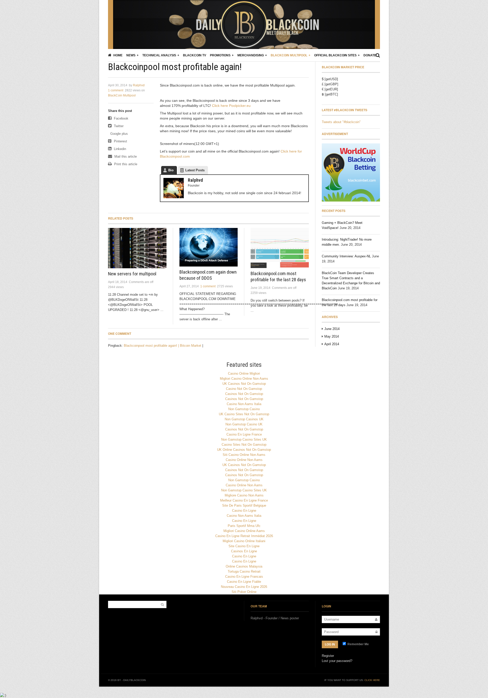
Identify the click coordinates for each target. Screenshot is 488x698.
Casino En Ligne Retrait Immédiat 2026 (244, 536)
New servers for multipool (132, 273)
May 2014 (331, 336)
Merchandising (250, 55)
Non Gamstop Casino (244, 409)
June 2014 (332, 329)
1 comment (115, 90)
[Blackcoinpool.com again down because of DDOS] (208, 247)
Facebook (120, 118)
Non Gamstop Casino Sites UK (244, 439)
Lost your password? (337, 661)
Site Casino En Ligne (244, 546)
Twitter (118, 126)
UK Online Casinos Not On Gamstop (244, 450)
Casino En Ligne (244, 510)
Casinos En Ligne (244, 551)
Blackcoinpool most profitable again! (175, 67)
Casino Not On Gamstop (244, 389)
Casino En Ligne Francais (244, 576)
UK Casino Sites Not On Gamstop (244, 414)
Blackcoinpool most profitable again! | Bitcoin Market (162, 345)
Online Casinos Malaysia (244, 566)
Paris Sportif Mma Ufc (244, 526)
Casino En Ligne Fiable (244, 582)
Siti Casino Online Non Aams (244, 455)
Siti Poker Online (244, 592)
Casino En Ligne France (244, 434)
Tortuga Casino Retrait (244, 571)
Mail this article (125, 156)
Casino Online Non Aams (244, 460)
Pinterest (120, 141)
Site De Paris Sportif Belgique (244, 505)
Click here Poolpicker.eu (231, 106)
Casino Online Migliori (244, 373)
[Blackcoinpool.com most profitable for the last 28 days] (280, 248)
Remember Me (358, 644)
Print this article (125, 164)
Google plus (118, 134)
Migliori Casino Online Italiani (244, 541)
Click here (372, 680)
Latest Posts (195, 170)
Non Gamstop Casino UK (244, 424)
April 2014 (331, 344)
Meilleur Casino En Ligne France (244, 500)
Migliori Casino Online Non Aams (244, 378)
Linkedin (119, 149)
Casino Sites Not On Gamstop (244, 444)
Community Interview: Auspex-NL (346, 256)
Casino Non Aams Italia (244, 404)
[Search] (378, 55)
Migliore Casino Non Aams (244, 495)
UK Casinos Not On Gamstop (244, 384)
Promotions (220, 55)
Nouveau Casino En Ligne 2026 (244, 587)
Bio (171, 170)
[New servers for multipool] (137, 248)
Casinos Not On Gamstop (244, 394)
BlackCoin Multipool (289, 55)
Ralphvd (139, 85)
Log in (330, 644)
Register (328, 656)
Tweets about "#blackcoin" (341, 122)
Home (118, 55)
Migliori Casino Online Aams (244, 531)
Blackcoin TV (194, 55)
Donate (369, 55)
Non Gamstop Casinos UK (244, 419)
